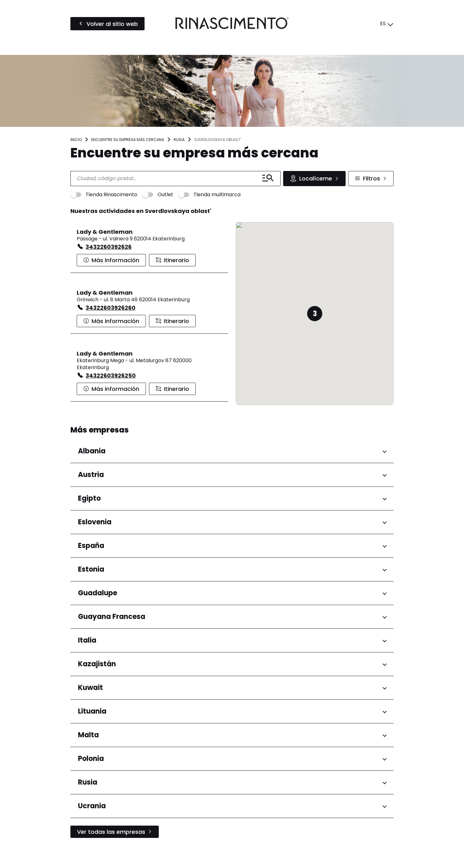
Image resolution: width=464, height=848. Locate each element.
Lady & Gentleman (105, 232)
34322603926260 (110, 308)
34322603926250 (111, 376)
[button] (314, 313)
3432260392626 (109, 247)
